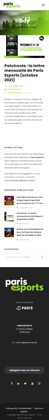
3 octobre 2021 (15, 86)
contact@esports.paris (26, 342)
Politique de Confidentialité (19, 408)
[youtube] (32, 383)
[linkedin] (18, 383)
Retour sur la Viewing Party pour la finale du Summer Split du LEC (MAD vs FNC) (30, 232)
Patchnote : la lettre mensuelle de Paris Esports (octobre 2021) (24, 73)
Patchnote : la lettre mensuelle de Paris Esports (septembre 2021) (30, 216)
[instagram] (39, 383)
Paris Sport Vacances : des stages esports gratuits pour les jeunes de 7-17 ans (30, 200)
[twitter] (25, 383)
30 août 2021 (24, 223)
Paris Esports (14, 89)
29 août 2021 (24, 239)
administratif (15, 93)
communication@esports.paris (19, 180)
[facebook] (11, 383)
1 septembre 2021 (26, 208)
